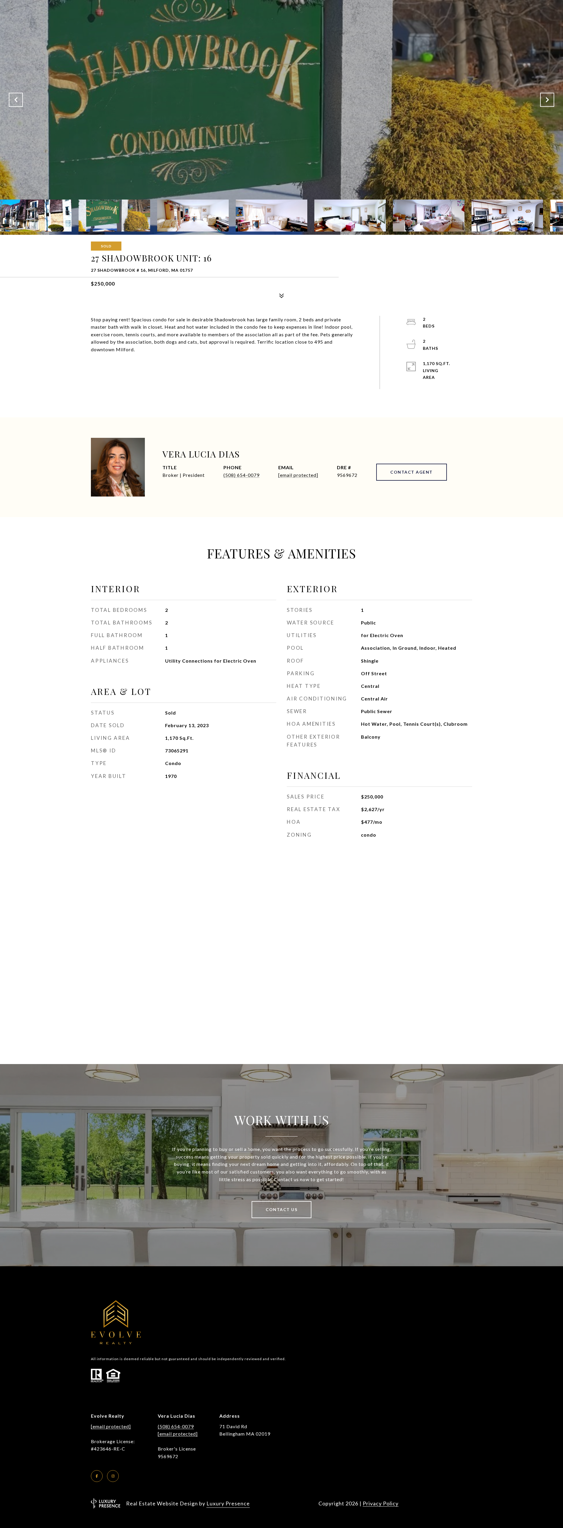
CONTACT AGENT (411, 472)
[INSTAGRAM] (113, 1476)
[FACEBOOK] (97, 1476)
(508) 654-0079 (241, 475)
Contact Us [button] (281, 1209)
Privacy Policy (380, 1503)
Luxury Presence (228, 1503)
